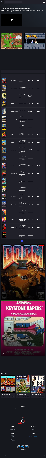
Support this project (13, 429)
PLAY (3, 396)
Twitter (35, 436)
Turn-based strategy (26, 396)
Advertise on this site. (23, 449)
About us (12, 428)
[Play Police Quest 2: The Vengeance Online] (38, 384)
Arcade (20, 79)
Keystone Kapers (5, 353)
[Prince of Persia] (34, 41)
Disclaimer (12, 435)
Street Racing (21, 188)
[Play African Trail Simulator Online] (8, 384)
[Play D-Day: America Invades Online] (23, 384)
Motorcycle (21, 179)
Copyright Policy (12, 439)
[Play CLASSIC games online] (2, 2)
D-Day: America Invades (21, 394)
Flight (24, 94)
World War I (21, 152)
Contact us (33, 429)
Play (38, 80)
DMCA (13, 436)
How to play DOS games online (33, 428)
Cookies (12, 437)
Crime (3, 354)
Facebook (31, 436)
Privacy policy (12, 440)
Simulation (30, 111)
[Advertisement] (23, 60)
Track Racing (21, 120)
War (20, 97)
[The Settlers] (11, 41)
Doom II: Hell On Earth (6, 296)
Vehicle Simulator (22, 88)
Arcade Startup (42, 455)
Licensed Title (21, 117)
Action (43, 301)
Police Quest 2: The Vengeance (37, 394)
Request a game (12, 430)
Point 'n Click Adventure (41, 396)
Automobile (24, 87)
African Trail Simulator (6, 394)
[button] (41, 399)
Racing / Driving (30, 80)
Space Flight (21, 110)
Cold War (20, 94)
